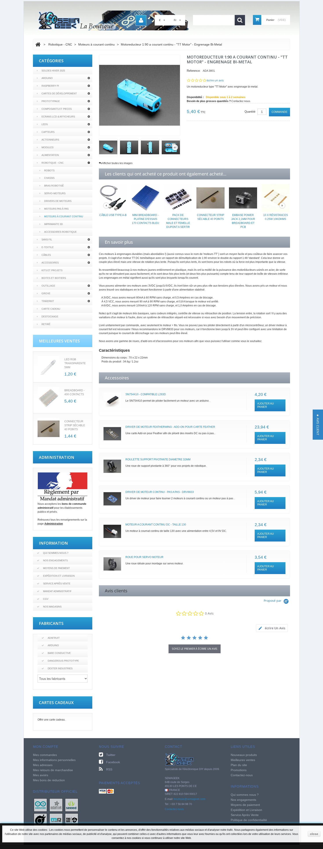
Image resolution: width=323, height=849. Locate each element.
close (314, 834)
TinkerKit (48, 301)
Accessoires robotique (60, 232)
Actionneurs (50, 139)
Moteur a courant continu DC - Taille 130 (155, 524)
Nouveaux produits (244, 755)
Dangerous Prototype (63, 660)
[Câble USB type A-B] (113, 197)
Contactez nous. (241, 101)
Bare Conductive (59, 653)
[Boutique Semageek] (115, 20)
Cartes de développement (59, 93)
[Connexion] (141, 20)
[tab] (272, 628)
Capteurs (48, 132)
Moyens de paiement (56, 568)
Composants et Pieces (57, 109)
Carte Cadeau (51, 308)
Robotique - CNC (53, 162)
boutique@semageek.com (189, 799)
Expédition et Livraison (59, 576)
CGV (45, 599)
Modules (47, 147)
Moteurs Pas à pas (56, 208)
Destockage (50, 316)
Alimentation (50, 155)
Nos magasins (52, 606)
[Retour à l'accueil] (37, 44)
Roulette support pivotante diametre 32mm (158, 459)
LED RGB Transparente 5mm (75, 363)
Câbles (46, 255)
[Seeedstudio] (71, 804)
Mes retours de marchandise (53, 770)
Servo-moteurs (54, 193)
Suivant (175, 147)
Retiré (46, 324)
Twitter (110, 755)
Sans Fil (47, 239)
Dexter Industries (60, 668)
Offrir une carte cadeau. (51, 719)
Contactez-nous (174, 809)
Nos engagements (55, 560)
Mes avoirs (40, 775)
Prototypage (51, 101)
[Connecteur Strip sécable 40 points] (49, 429)
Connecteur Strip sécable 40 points (74, 425)
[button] (318, 425)
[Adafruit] (56, 804)
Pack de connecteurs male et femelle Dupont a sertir (178, 221)
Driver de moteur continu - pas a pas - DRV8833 (159, 492)
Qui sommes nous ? (55, 553)
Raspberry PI (50, 85)
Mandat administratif (57, 591)
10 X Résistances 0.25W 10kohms (275, 217)
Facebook (113, 762)
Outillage (48, 285)
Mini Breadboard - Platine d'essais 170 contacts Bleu (145, 219)
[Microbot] (56, 819)
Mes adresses (43, 765)
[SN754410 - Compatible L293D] (112, 401)
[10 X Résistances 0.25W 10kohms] (275, 197)
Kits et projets (52, 270)
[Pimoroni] (71, 819)
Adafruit (54, 638)
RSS (109, 769)
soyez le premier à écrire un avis (194, 649)
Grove (46, 293)
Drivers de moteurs (57, 201)
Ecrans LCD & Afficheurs (58, 116)
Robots (49, 170)
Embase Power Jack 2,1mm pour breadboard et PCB (243, 221)
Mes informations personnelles (54, 760)
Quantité (250, 111)
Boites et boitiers (54, 278)
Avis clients (116, 591)
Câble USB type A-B (113, 215)
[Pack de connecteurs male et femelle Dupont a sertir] (178, 197)
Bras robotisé (54, 185)
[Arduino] (40, 804)
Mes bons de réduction (49, 780)
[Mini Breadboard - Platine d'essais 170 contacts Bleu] (145, 197)
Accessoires (50, 262)
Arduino (47, 78)
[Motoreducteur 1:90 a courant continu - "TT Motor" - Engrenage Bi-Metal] (108, 147)
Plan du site (239, 765)
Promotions (239, 770)
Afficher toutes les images (117, 163)
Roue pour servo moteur (144, 557)
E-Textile (48, 247)
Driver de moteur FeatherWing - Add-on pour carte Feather (170, 426)
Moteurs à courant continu (63, 216)
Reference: (194, 70)
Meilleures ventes (243, 760)
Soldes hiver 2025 (53, 70)
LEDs (45, 124)
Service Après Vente (56, 583)
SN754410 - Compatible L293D (145, 394)
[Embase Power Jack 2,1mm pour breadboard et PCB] (243, 197)
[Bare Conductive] (40, 819)
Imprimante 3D (53, 224)
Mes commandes (45, 755)
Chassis (49, 178)
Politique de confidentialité (249, 820)
